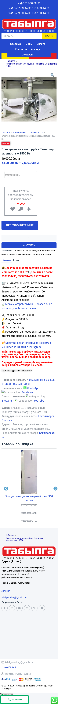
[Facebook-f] (4, 608)
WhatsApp (33, 388)
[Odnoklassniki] (27, 608)
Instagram (8, 400)
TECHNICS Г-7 (36, 132)
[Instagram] (12, 608)
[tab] (6, 260)
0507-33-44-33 (22, 8)
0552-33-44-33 (41, 13)
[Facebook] (42, 608)
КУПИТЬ (30, 245)
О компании (8, 667)
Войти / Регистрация (18, 673)
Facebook (27, 392)
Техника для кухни (41, 254)
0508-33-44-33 (41, 8)
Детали (16, 260)
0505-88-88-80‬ (31, 3)
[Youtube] (19, 608)
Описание (7, 260)
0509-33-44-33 (22, 13)
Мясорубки (35, 250)
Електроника (19, 132)
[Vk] (34, 608)
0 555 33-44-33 (22, 384)
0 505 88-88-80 (38, 379)
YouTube (39, 400)
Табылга (5, 132)
